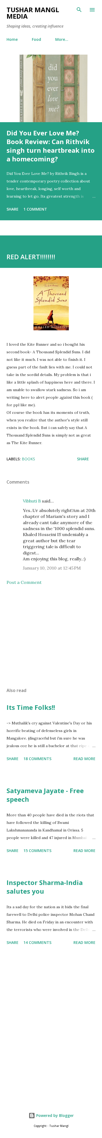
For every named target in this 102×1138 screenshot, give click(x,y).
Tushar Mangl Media (33, 13)
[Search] (79, 9)
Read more (84, 758)
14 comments (37, 942)
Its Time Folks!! (31, 707)
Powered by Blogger (54, 1115)
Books (28, 458)
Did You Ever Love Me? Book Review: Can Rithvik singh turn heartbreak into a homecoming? (51, 145)
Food (36, 39)
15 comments (37, 850)
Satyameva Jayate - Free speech (45, 795)
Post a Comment (24, 582)
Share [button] (12, 209)
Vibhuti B (32, 501)
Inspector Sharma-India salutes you (45, 887)
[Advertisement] (51, 636)
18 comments (37, 758)
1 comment (35, 209)
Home (12, 39)
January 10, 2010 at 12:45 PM (52, 568)
